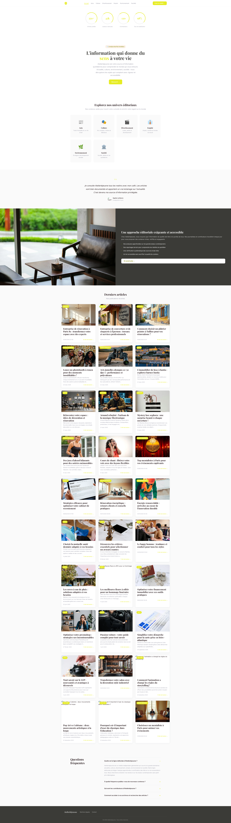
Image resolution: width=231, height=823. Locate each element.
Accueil (86, 3)
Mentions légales (85, 812)
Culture (98, 3)
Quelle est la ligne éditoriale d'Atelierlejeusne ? (120, 761)
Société (133, 3)
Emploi (116, 3)
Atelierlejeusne (70, 812)
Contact (94, 812)
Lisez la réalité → (159, 3)
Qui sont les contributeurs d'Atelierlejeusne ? (120, 788)
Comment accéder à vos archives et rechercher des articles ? (126, 795)
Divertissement (107, 3)
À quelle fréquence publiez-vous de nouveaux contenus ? (124, 781)
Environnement (124, 3)
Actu (92, 3)
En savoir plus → (129, 261)
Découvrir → (115, 82)
